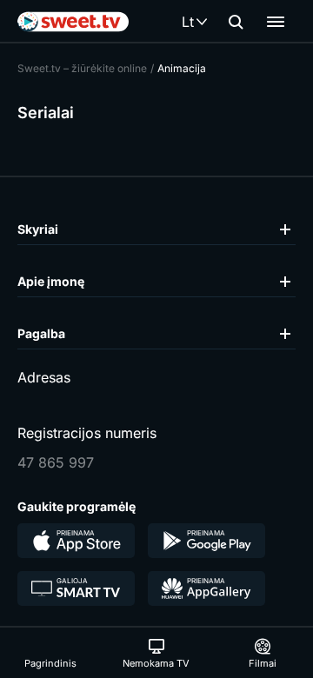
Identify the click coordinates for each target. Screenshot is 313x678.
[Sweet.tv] (73, 21)
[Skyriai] (276, 21)
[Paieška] (236, 21)
